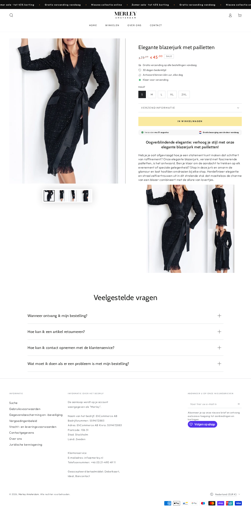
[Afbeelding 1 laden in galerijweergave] (49, 195)
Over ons (15, 438)
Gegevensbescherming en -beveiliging (36, 415)
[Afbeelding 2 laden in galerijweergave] (61, 195)
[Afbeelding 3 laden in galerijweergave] (73, 195)
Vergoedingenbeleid (23, 421)
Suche (13, 403)
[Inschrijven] (240, 404)
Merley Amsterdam (29, 494)
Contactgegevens (21, 432)
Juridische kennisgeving (25, 444)
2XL (184, 94)
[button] (11, 15)
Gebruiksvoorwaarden (24, 409)
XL (172, 94)
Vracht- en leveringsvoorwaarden (33, 426)
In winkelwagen (190, 121)
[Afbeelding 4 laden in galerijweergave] (85, 195)
